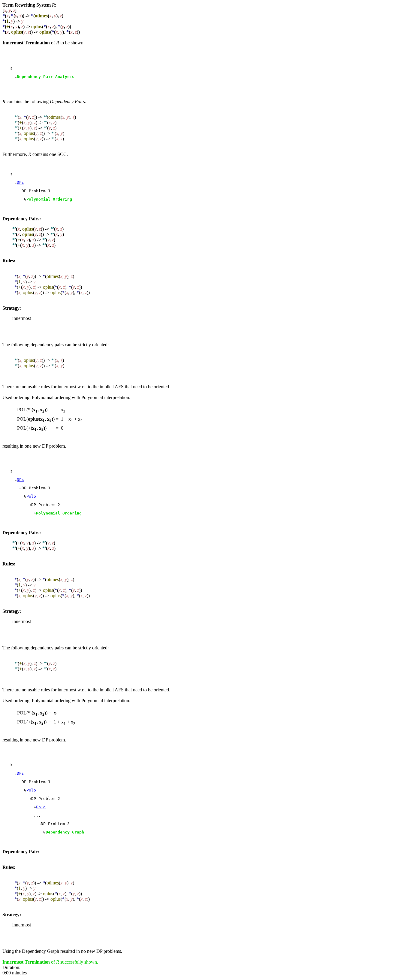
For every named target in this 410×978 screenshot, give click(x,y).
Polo (31, 496)
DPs (20, 182)
